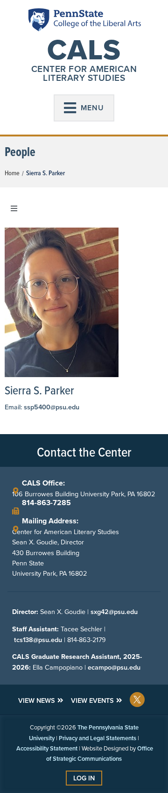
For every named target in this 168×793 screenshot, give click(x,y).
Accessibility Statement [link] (46, 748)
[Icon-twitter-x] (137, 699)
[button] (84, 107)
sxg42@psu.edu (114, 612)
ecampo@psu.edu (114, 667)
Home (12, 173)
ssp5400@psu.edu (51, 407)
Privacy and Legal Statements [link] (97, 738)
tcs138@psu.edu (38, 640)
